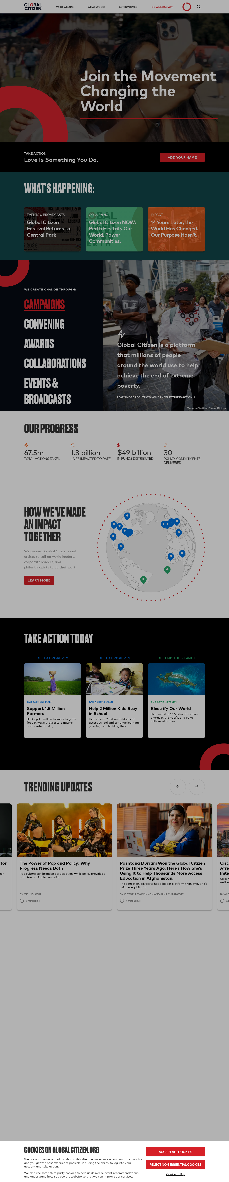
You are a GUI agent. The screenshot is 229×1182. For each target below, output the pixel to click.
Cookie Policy (175, 1174)
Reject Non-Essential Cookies (175, 1164)
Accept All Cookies (175, 1151)
